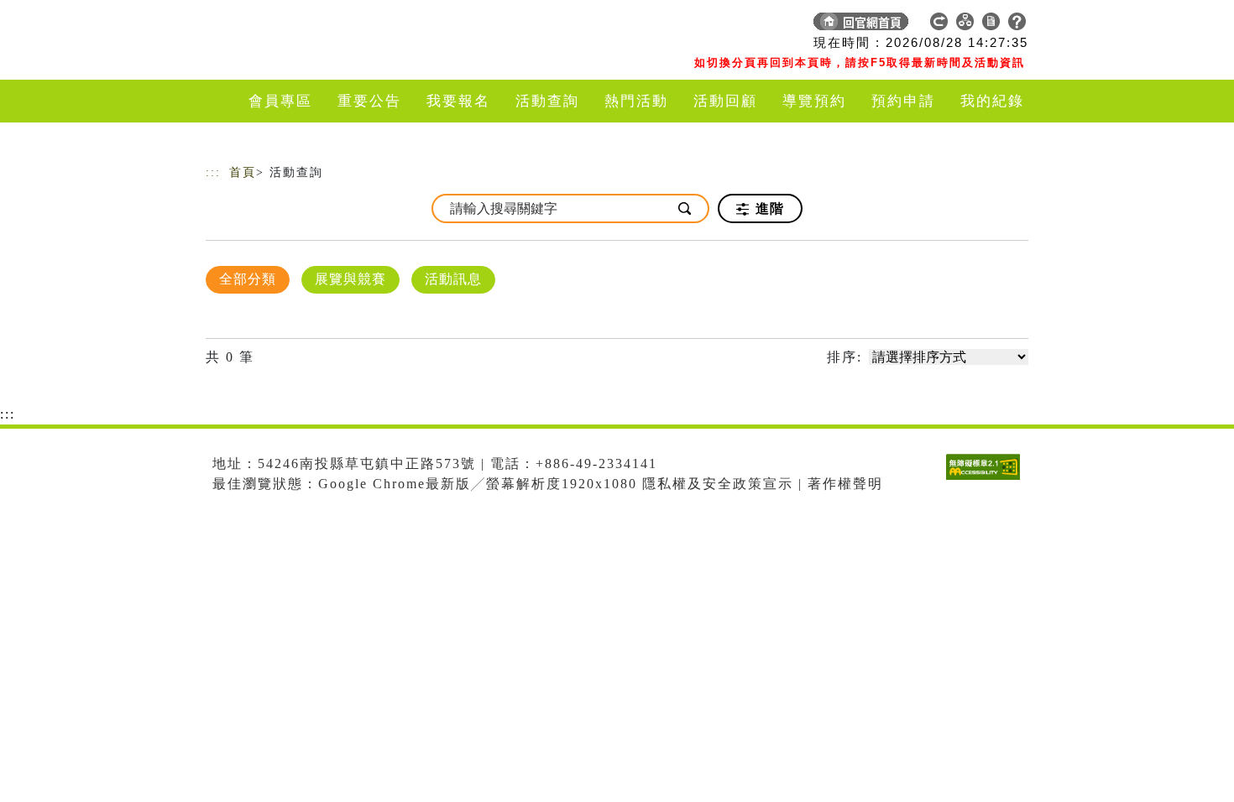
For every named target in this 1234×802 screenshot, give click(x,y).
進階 (767, 208)
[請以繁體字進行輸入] (685, 208)
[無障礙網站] (987, 479)
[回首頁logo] (323, 25)
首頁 (242, 172)
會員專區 (280, 101)
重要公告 (369, 101)
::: (213, 172)
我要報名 (458, 101)
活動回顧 (725, 101)
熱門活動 (636, 101)
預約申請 (903, 101)
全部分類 (247, 279)
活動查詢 (547, 101)
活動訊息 (453, 279)
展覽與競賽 (350, 279)
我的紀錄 (992, 101)
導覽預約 (814, 101)
